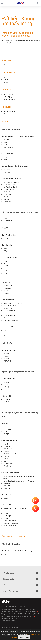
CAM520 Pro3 (8, 463)
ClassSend (7, 197)
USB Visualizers (7, 153)
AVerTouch (7, 201)
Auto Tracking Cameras (9, 257)
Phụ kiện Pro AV (7, 327)
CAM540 (6, 444)
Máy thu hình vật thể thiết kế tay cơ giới (15, 166)
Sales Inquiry (8, 97)
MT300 (6, 238)
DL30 (5, 261)
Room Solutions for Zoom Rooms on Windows (19, 481)
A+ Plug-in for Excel (10, 187)
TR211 (6, 266)
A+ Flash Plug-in (9, 189)
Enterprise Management (11, 320)
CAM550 (6, 456)
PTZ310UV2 (8, 286)
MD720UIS (7, 361)
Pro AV (4, 228)
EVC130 (6, 382)
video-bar (4, 423)
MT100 (6, 251)
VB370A (6, 434)
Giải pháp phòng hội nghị (10, 472)
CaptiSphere (8, 194)
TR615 (6, 276)
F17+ (5, 144)
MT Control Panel (9, 310)
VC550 (6, 459)
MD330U (6, 354)
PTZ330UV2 (8, 288)
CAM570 (6, 461)
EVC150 (6, 384)
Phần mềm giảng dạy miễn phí (11, 178)
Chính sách (15, 627)
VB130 (6, 427)
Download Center (9, 111)
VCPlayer (7, 399)
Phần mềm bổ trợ (7, 299)
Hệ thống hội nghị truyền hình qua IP (18, 372)
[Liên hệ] (35, 500)
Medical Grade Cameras (9, 350)
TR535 (6, 273)
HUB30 (6, 248)
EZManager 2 (8, 516)
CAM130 (6, 451)
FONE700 (7, 488)
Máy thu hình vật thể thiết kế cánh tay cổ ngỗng (17, 136)
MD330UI (7, 356)
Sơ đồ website (6, 627)
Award (6, 82)
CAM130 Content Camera (12, 454)
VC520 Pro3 (8, 466)
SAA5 (5, 218)
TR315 (6, 268)
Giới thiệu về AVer (10, 591)
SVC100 (6, 387)
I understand (24, 637)
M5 (5, 554)
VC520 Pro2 (8, 449)
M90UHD (7, 172)
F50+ (5, 142)
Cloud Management (10, 315)
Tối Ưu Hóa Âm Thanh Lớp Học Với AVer (20, 212)
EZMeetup (7, 402)
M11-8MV (7, 140)
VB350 (6, 431)
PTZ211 (6, 290)
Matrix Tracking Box (8, 235)
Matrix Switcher (6, 245)
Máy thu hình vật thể (10, 129)
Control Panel (8, 308)
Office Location (8, 94)
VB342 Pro (7, 429)
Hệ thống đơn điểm (8, 378)
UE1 (5, 336)
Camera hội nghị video (9, 440)
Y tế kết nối (6, 343)
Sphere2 (6, 199)
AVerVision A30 (9, 147)
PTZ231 (6, 293)
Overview (7, 65)
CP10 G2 (7, 486)
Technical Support (9, 99)
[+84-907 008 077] (35, 508)
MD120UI (7, 358)
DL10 (5, 263)
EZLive (6, 518)
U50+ (5, 159)
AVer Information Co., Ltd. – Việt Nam (13, 606)
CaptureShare (8, 192)
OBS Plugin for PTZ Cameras (13, 303)
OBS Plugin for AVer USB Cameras (15, 508)
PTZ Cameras (6, 282)
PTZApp (6, 513)
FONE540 (7, 483)
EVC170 (6, 389)
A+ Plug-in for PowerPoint (12, 182)
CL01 (5, 330)
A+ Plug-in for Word (10, 184)
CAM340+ (7, 446)
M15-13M (7, 169)
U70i (5, 157)
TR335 (6, 271)
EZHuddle (7, 511)
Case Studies (8, 114)
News (5, 77)
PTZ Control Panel (10, 305)
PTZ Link (6, 313)
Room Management (10, 318)
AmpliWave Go (8, 220)
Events (6, 79)
